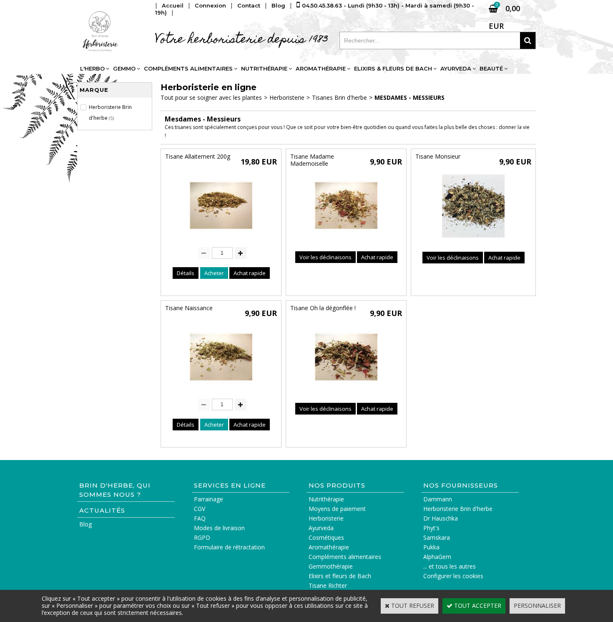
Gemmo (124, 68)
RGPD (202, 537)
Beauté (491, 68)
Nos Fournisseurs (460, 485)
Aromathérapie (321, 68)
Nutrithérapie (264, 68)
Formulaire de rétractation (229, 547)
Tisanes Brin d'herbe (339, 97)
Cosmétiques (326, 537)
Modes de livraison (219, 528)
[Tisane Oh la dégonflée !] (346, 390)
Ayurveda (455, 68)
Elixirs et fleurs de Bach (340, 576)
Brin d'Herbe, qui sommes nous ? (115, 489)
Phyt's (431, 528)
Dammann (437, 499)
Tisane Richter (328, 585)
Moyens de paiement (337, 509)
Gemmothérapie (331, 566)
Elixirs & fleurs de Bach (393, 68)
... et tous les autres (449, 566)
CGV (199, 509)
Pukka (431, 547)
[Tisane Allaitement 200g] (221, 239)
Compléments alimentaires (188, 68)
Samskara (436, 537)
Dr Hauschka (440, 518)
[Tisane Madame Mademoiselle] (346, 239)
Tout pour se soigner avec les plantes (211, 97)
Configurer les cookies (453, 576)
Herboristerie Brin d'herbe (457, 509)
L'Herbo (92, 68)
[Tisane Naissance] (221, 390)
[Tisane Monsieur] (473, 239)
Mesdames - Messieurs (409, 97)
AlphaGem (437, 557)
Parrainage (208, 499)
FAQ (200, 518)
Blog (85, 524)
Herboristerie (286, 97)
